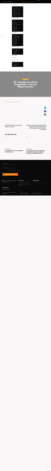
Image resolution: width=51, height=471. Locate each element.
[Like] (6, 113)
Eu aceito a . (14, 170)
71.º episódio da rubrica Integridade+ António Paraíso (14, 151)
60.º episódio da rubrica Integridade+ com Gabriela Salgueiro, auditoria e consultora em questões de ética (35, 152)
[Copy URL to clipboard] (45, 118)
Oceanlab (40, 193)
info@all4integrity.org (6, 189)
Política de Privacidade (16, 170)
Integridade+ (25, 79)
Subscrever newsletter (10, 174)
